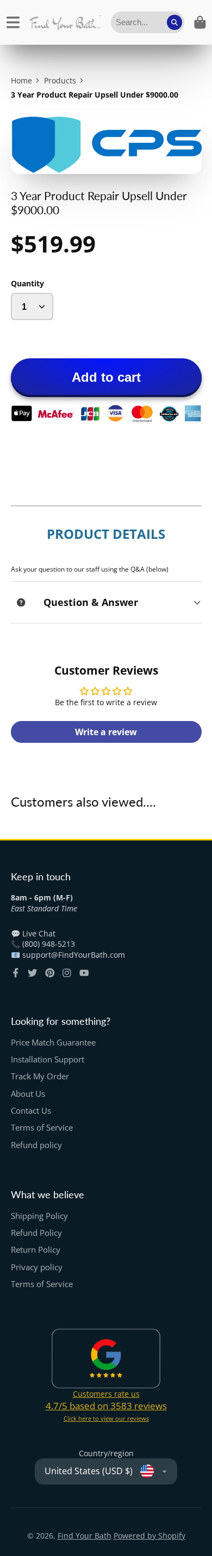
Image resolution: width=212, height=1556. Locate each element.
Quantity (27, 283)
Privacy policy (37, 1267)
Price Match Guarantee (53, 1042)
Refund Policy (36, 1233)
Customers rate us (106, 1394)
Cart (200, 22)
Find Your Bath (84, 1535)
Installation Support (47, 1059)
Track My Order (40, 1076)
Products (60, 80)
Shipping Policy (39, 1216)
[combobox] (147, 22)
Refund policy (36, 1145)
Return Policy (35, 1249)
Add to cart (106, 377)
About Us (28, 1094)
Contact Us (31, 1110)
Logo (65, 22)
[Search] (174, 22)
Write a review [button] (106, 732)
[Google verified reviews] (106, 1359)
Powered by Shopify (149, 1535)
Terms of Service (42, 1127)
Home (21, 80)
